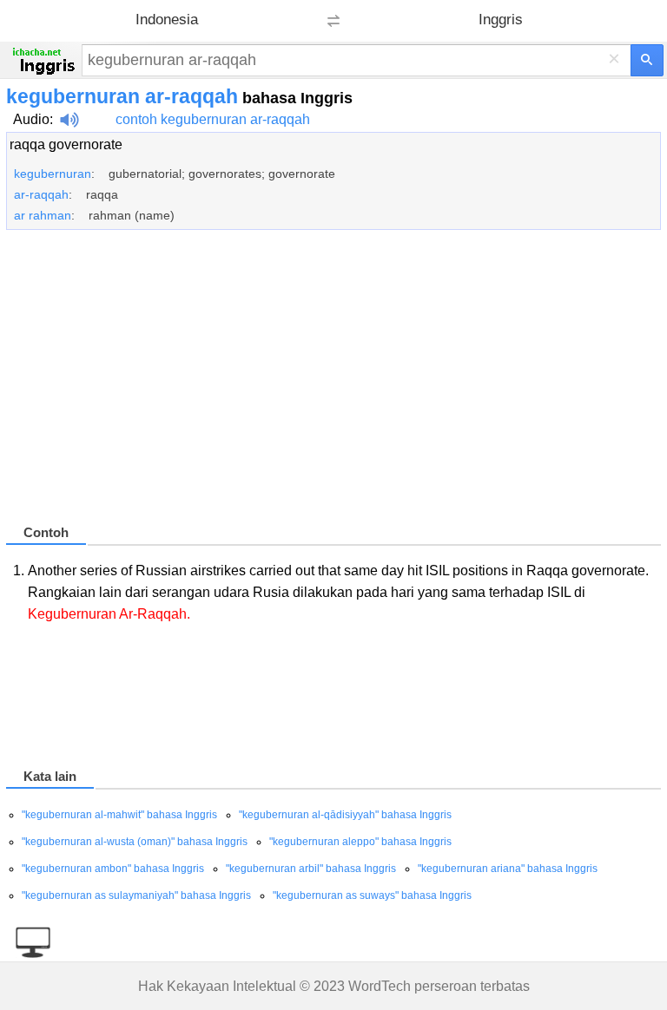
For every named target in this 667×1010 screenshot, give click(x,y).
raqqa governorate (66, 144)
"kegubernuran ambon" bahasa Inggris (113, 868)
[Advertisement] (333, 384)
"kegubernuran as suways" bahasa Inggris (372, 895)
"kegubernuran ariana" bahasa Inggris (508, 868)
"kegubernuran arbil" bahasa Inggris (311, 868)
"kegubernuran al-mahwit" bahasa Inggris (119, 815)
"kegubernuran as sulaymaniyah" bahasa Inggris (136, 895)
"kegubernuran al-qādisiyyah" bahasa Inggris (345, 815)
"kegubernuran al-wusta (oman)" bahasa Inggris (135, 842)
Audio (31, 119)
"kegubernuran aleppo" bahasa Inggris (360, 842)
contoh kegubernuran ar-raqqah (213, 119)
